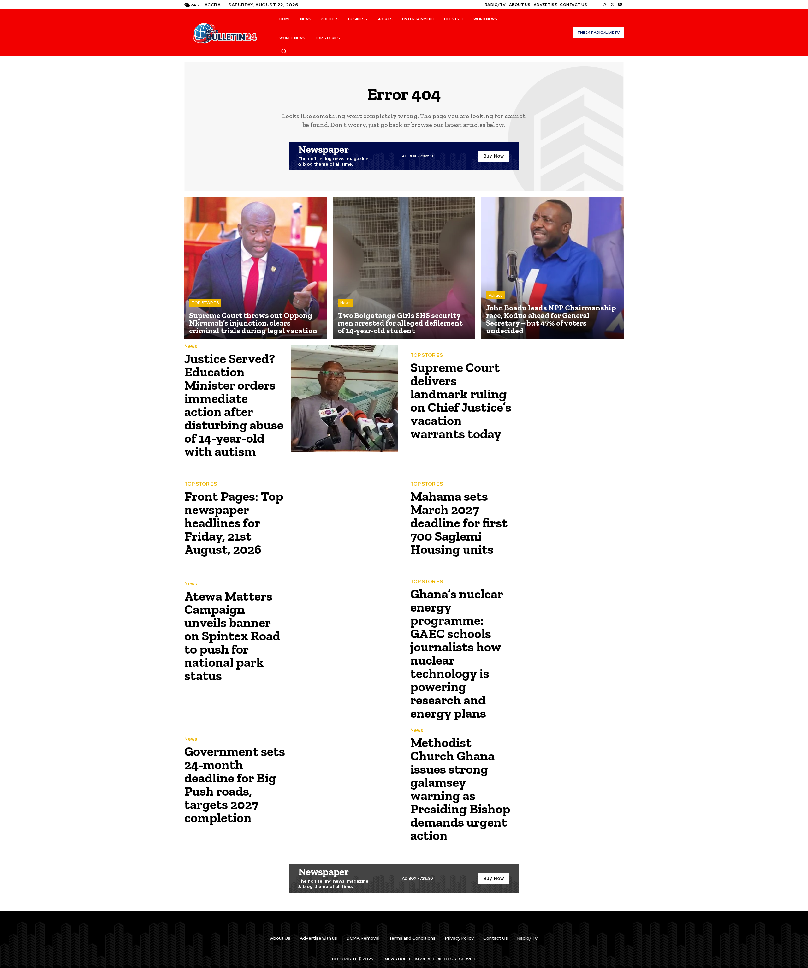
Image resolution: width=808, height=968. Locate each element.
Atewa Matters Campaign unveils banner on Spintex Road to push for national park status (232, 636)
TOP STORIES (205, 303)
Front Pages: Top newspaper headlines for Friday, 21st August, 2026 (233, 522)
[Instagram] (605, 5)
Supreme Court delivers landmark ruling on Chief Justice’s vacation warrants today (460, 400)
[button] (284, 51)
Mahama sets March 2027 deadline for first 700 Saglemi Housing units (459, 522)
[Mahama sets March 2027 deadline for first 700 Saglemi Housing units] (570, 521)
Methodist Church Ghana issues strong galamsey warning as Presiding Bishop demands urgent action (460, 788)
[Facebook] (597, 5)
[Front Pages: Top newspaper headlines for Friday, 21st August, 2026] (344, 521)
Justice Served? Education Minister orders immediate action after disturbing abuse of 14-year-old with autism (233, 404)
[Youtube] (620, 5)
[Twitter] (612, 5)
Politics (495, 295)
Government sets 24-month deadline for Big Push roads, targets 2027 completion (234, 784)
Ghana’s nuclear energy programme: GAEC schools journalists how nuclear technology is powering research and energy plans (456, 653)
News (345, 303)
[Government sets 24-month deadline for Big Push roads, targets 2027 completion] (344, 782)
